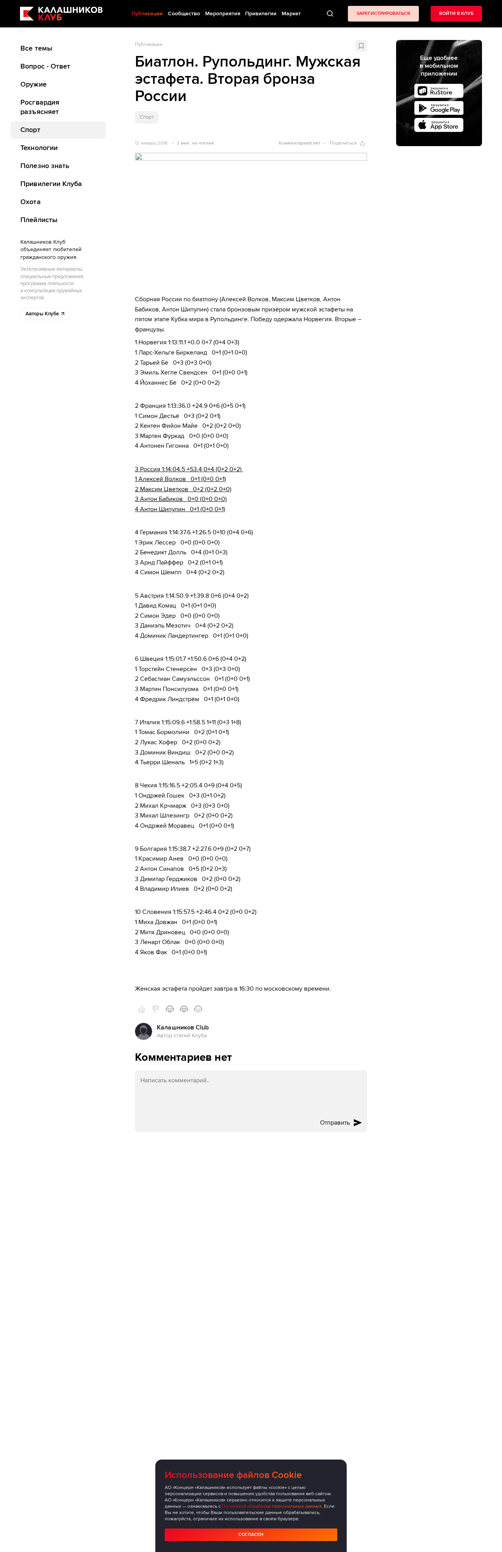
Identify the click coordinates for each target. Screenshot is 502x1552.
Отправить (335, 1123)
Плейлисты (39, 219)
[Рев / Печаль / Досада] (198, 1009)
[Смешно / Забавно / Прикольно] (169, 1009)
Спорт (30, 129)
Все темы (36, 48)
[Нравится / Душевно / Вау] (184, 1009)
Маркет (291, 13)
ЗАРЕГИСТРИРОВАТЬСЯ (383, 13)
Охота (30, 201)
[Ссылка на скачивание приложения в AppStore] (439, 125)
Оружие (33, 84)
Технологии (39, 147)
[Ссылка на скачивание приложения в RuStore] (439, 91)
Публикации (148, 44)
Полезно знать (44, 165)
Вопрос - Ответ (45, 66)
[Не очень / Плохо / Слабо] (155, 1009)
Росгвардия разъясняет (39, 107)
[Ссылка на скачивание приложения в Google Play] (439, 108)
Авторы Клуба (42, 314)
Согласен (251, 1535)
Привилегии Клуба (51, 183)
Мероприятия (222, 13)
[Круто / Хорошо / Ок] (141, 1009)
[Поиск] (330, 13)
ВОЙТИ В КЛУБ (456, 13)
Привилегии (260, 13)
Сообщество (184, 13)
